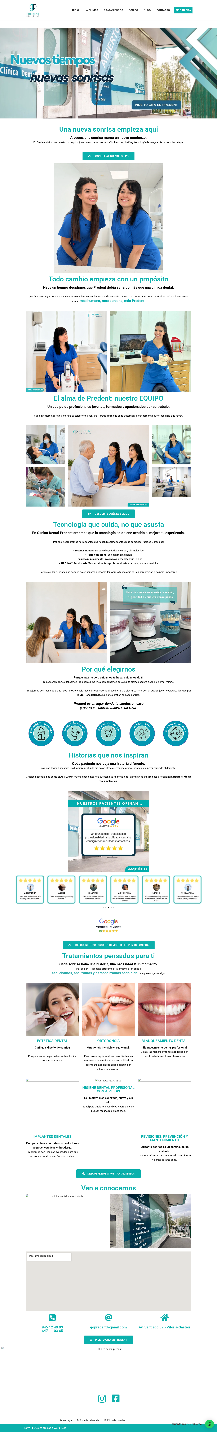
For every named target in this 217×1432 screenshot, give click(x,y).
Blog (147, 10)
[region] (108, 73)
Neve (27, 1428)
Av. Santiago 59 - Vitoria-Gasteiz (164, 1327)
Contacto (163, 10)
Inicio (75, 10)
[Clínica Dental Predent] (32, 10)
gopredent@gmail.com (108, 1327)
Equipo (133, 10)
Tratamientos (113, 10)
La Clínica (91, 10)
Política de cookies (114, 1420)
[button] (103, 907)
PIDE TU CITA (183, 10)
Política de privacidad (88, 1420)
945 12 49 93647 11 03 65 (52, 1329)
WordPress (60, 1428)
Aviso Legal (65, 1420)
